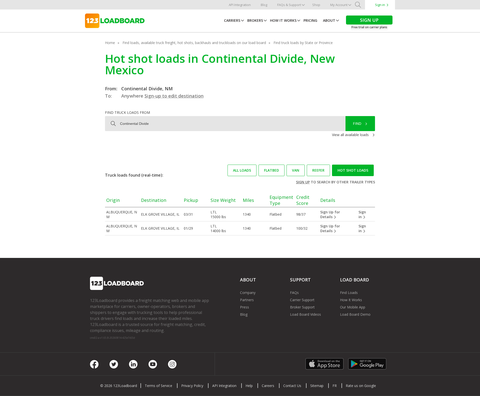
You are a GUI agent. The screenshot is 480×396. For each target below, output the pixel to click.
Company (248, 292)
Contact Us (292, 385)
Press (244, 307)
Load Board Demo (355, 314)
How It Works (283, 20)
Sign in (380, 5)
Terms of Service (158, 385)
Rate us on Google (361, 385)
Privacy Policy (192, 385)
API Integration (240, 5)
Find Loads (349, 292)
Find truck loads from (127, 112)
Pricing (310, 20)
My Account (339, 5)
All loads (242, 170)
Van (295, 170)
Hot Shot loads (353, 170)
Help (249, 385)
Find (357, 124)
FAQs (294, 292)
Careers (268, 385)
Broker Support (302, 307)
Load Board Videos (305, 314)
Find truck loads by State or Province (303, 42)
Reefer (318, 170)
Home (110, 42)
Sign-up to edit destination (174, 96)
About (329, 20)
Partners (247, 299)
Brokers (255, 20)
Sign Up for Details (330, 214)
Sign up (303, 182)
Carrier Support (302, 299)
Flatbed (271, 170)
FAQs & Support (289, 5)
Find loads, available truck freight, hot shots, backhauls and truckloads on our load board (194, 42)
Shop (316, 5)
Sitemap (317, 385)
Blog (264, 5)
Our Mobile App (352, 307)
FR (334, 385)
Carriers (232, 20)
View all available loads (350, 134)
